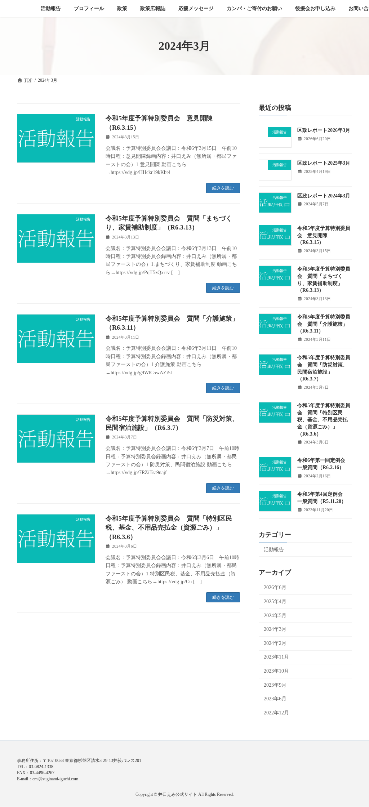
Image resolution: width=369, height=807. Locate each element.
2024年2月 (275, 643)
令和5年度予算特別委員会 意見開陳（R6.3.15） (323, 235)
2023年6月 (275, 698)
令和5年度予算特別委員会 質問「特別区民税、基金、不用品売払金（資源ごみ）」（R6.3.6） (169, 527)
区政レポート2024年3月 (323, 195)
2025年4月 (275, 601)
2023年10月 (276, 671)
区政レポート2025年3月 (323, 162)
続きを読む (223, 188)
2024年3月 (275, 629)
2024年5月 (275, 615)
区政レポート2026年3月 (323, 130)
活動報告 (274, 549)
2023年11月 (276, 657)
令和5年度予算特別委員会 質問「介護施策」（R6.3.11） (323, 324)
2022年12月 (276, 712)
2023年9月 (275, 684)
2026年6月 (275, 587)
